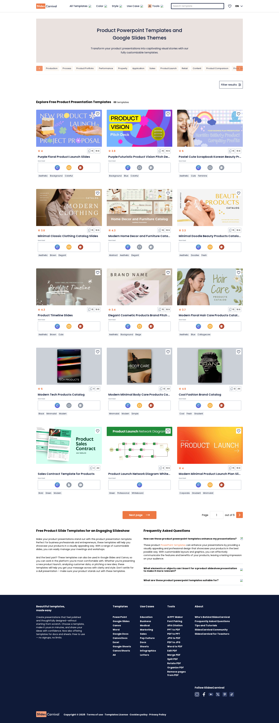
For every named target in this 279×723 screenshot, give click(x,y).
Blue (126, 175)
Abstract (113, 255)
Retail (185, 68)
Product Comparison (217, 68)
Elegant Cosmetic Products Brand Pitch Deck (141, 315)
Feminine (202, 175)
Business (145, 621)
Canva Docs (120, 638)
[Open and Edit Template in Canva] (57, 167)
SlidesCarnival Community (211, 629)
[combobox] (197, 6)
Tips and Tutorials (206, 625)
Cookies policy (139, 714)
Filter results (229, 85)
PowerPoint (120, 617)
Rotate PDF (174, 663)
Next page (136, 515)
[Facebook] (204, 694)
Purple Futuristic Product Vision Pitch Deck (139, 157)
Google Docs (120, 633)
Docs (143, 642)
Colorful (69, 175)
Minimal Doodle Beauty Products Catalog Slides (214, 236)
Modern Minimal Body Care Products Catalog (142, 394)
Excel (116, 642)
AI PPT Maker (175, 617)
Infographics (148, 650)
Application (138, 68)
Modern (63, 413)
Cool (182, 413)
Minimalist (51, 413)
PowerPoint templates (173, 545)
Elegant (62, 255)
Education (146, 617)
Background (56, 175)
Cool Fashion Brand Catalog (200, 394)
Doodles (195, 255)
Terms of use (95, 714)
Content (197, 68)
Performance (106, 68)
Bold (41, 493)
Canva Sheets (121, 650)
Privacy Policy (157, 714)
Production (51, 68)
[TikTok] (231, 694)
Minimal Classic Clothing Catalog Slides (68, 236)
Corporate (185, 493)
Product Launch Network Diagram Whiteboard (142, 474)
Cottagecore (204, 334)
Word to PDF (174, 646)
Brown (53, 255)
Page (205, 515)
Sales (152, 68)
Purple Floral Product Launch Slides (64, 157)
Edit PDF (172, 650)
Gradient (198, 413)
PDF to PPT (173, 633)
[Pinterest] (224, 694)
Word (116, 629)
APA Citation (175, 625)
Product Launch (168, 68)
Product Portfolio (85, 68)
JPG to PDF (173, 638)
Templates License (117, 714)
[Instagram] (197, 694)
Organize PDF (175, 667)
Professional (123, 493)
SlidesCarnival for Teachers (212, 633)
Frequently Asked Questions (212, 621)
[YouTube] (211, 694)
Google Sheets (122, 646)
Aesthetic (43, 175)
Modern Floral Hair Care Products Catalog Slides (215, 315)
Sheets (144, 646)
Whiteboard (137, 493)
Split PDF (172, 659)
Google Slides (121, 621)
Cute (193, 175)
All (114, 655)
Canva (117, 625)
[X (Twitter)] (218, 694)
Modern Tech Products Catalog (61, 394)
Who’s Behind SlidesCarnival (212, 617)
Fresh (204, 255)
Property (122, 68)
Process (67, 68)
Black (41, 413)
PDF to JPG (173, 642)
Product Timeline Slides (55, 315)
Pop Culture (147, 638)
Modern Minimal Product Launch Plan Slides (211, 474)
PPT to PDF (173, 629)
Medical (145, 625)
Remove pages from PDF (176, 673)
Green (48, 493)
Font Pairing (174, 621)
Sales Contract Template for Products (66, 474)
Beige (138, 334)
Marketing (146, 629)
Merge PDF (173, 655)
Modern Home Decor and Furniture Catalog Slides (145, 236)
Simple (135, 413)
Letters (144, 655)
